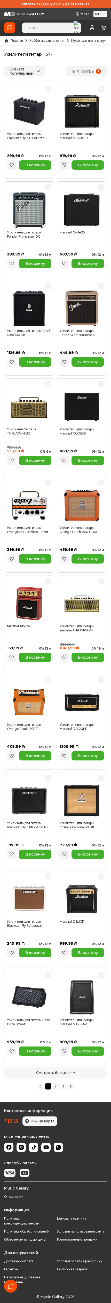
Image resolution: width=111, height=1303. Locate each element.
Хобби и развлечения (46, 40)
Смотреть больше (53, 1072)
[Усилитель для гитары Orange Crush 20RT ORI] (82, 505)
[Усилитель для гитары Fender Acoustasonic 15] (82, 308)
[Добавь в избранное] (11, 165)
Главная (17, 40)
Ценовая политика (71, 1218)
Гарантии (11, 1269)
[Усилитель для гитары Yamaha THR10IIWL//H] (82, 604)
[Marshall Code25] (82, 210)
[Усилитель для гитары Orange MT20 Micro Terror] (29, 505)
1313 (84, 14)
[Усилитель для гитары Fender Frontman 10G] (29, 210)
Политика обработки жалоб (26, 1231)
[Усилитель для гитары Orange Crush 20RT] (29, 702)
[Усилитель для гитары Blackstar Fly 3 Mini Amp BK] (29, 800)
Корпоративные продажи (77, 1239)
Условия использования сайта (81, 1231)
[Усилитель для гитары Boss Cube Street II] (29, 997)
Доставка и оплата (18, 1261)
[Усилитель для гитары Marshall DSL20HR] (82, 702)
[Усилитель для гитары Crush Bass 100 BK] (29, 308)
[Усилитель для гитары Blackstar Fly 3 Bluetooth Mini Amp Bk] (29, 111)
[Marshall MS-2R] (29, 604)
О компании (13, 1197)
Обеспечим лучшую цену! (25, 1239)
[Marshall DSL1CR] (82, 899)
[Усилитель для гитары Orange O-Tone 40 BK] (82, 800)
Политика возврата (72, 1269)
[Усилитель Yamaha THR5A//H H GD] (29, 407)
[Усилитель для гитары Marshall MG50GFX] (82, 111)
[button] (100, 14)
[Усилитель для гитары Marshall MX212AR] (82, 997)
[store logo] (24, 14)
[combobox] (51, 28)
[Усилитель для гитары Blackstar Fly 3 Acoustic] (29, 899)
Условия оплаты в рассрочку (79, 1261)
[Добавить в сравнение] (48, 89)
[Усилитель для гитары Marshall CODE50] (82, 407)
